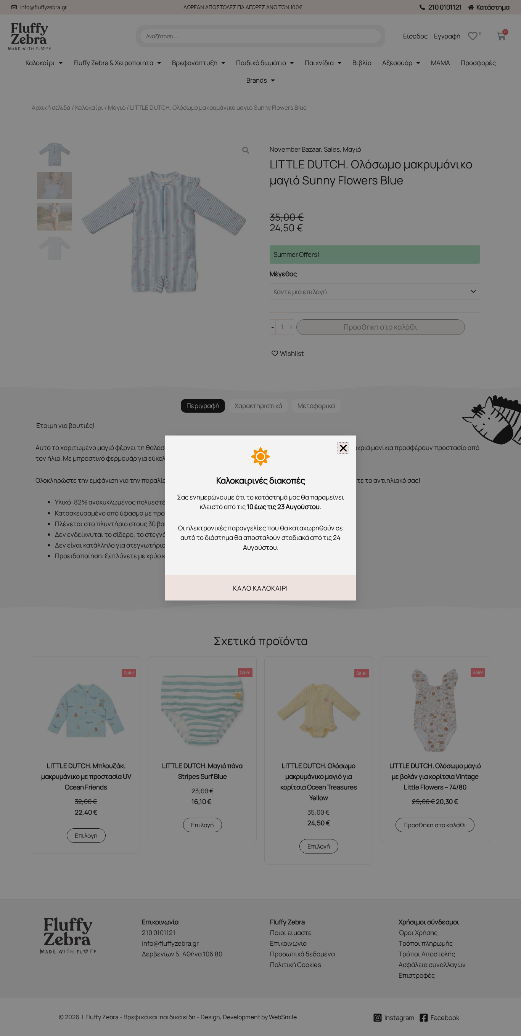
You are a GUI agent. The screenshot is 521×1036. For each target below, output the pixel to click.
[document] (260, 518)
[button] (343, 448)
